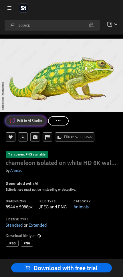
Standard (14, 225)
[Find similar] (91, 25)
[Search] (12, 25)
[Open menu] (9, 8)
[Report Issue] (47, 137)
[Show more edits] (58, 120)
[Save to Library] (10, 137)
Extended (38, 225)
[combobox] (52, 25)
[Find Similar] (35, 137)
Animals (81, 207)
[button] (39, 236)
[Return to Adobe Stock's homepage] (23, 8)
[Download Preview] (23, 137)
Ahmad (16, 170)
